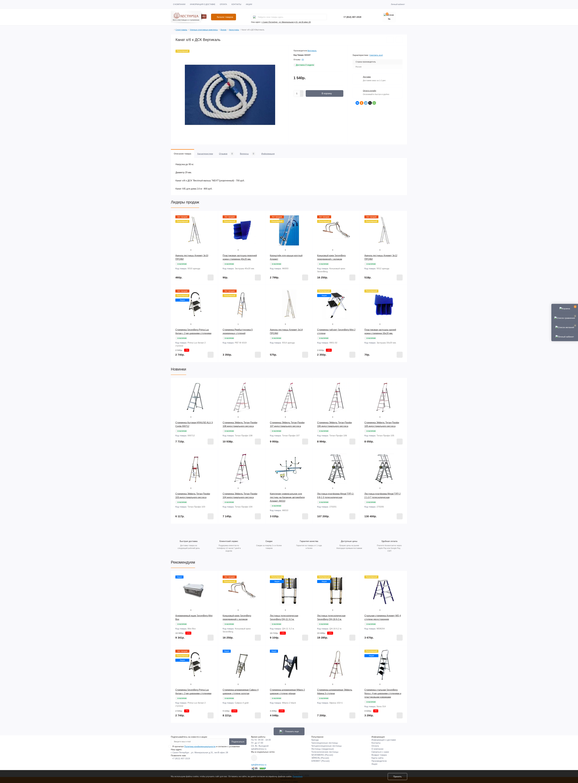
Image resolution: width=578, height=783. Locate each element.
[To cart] (211, 277)
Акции (249, 4)
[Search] (254, 17)
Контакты (236, 4)
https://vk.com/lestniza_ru (254, 758)
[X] (370, 103)
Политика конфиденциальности (200, 746)
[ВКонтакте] (357, 103)
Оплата (223, 4)
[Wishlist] (213, 221)
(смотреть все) (376, 55)
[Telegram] (366, 103)
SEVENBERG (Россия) (322, 755)
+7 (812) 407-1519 (352, 17)
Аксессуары (234, 30)
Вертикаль (312, 51)
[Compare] (213, 227)
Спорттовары (181, 30)
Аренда (315, 740)
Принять (397, 776)
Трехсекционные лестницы (324, 743)
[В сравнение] (399, 40)
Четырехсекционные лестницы (326, 746)
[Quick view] (213, 215)
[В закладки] (390, 40)
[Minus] (301, 95)
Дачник (223, 30)
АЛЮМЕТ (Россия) (320, 761)
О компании (179, 4)
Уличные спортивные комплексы (204, 30)
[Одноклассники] (361, 103)
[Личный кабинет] (564, 336)
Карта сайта (377, 758)
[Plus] (301, 91)
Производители (379, 761)
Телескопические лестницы (324, 752)
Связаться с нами (380, 752)
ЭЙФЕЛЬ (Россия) (320, 758)
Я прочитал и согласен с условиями (206, 746)
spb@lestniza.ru (258, 749)
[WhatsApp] (374, 103)
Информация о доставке (202, 4)
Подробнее (298, 776)
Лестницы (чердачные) (322, 749)
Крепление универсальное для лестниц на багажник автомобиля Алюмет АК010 (287, 497)
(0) (303, 60)
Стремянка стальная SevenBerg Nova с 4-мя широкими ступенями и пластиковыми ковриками (382, 693)
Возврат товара (379, 755)
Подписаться (238, 741)
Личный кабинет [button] (398, 4)
